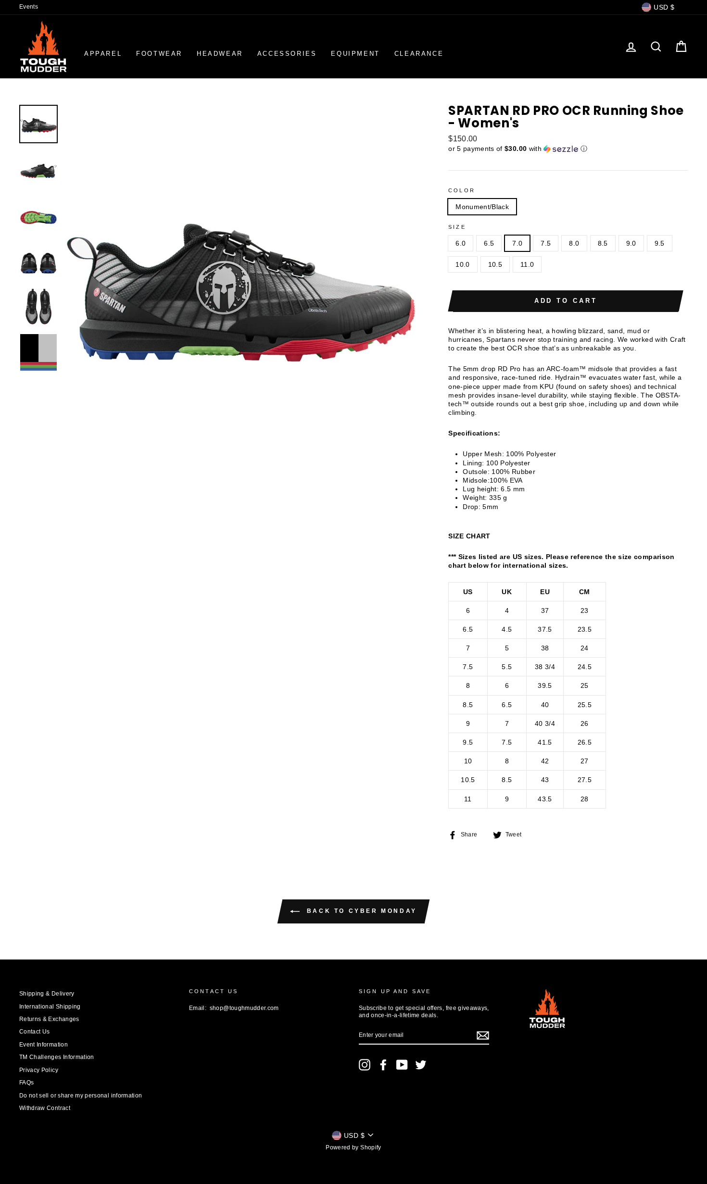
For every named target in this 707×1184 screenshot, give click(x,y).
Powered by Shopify (353, 1147)
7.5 (546, 243)
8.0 (574, 243)
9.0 (631, 243)
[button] (568, 148)
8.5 (603, 243)
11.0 (527, 264)
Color (461, 190)
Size (457, 227)
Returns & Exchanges (49, 1019)
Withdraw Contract (44, 1108)
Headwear (220, 53)
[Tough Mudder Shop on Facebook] (383, 1065)
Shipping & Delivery (47, 993)
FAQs (26, 1082)
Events (28, 6)
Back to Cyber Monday (360, 911)
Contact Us (34, 1031)
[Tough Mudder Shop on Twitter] (421, 1065)
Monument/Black (482, 207)
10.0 (462, 264)
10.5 (495, 264)
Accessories (287, 53)
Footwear (159, 53)
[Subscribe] (483, 1035)
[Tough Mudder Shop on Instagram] (364, 1065)
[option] (241, 280)
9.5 (660, 243)
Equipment (355, 53)
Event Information (43, 1044)
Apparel (103, 53)
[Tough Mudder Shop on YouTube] (402, 1065)
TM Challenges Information (56, 1057)
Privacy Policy (38, 1070)
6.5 (489, 243)
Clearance (418, 53)
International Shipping (50, 1006)
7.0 (517, 243)
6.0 (460, 243)
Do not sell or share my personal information (80, 1095)
